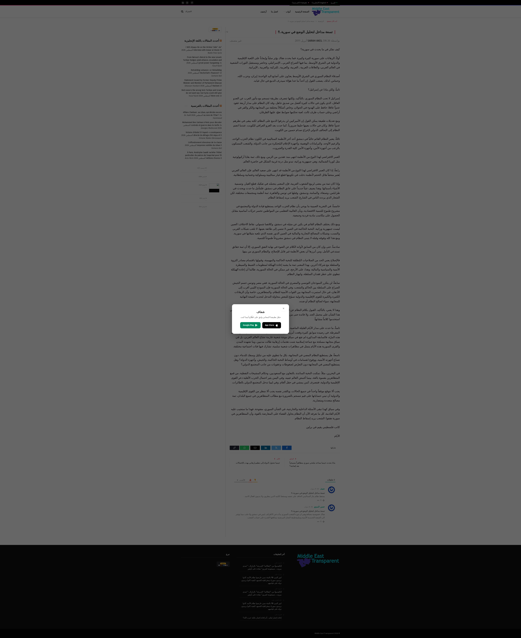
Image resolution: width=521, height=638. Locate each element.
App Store (269, 325)
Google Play (248, 325)
